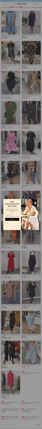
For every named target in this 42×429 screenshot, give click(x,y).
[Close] (37, 200)
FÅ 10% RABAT (12, 219)
